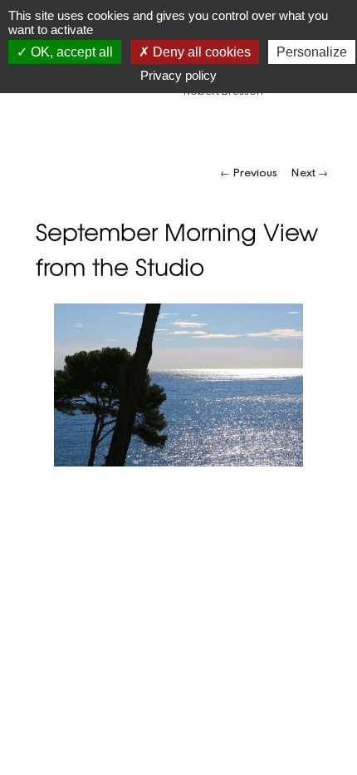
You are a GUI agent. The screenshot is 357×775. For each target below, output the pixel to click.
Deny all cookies (200, 52)
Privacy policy (178, 75)
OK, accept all (70, 52)
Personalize (311, 52)
